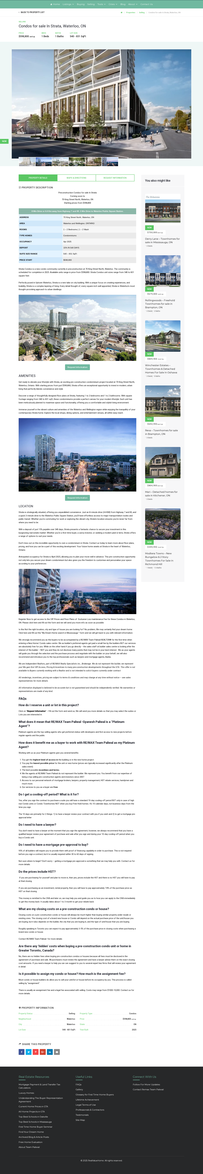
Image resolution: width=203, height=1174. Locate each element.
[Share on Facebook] (22, 1052)
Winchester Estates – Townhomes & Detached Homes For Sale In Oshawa (161, 369)
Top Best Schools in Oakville (33, 1116)
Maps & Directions (76, 178)
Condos (132, 1013)
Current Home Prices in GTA (33, 1106)
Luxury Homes (26, 1093)
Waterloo (71, 1019)
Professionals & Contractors (90, 1109)
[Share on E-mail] (57, 1052)
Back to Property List (32, 12)
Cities (112, 4)
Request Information (115, 178)
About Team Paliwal (29, 1147)
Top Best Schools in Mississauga (35, 1122)
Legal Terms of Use (86, 1105)
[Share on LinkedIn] (50, 1052)
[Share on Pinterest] (36, 1052)
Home (56, 4)
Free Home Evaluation (30, 1142)
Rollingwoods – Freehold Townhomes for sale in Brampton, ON (160, 304)
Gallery (79, 1089)
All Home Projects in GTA (32, 1111)
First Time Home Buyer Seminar (35, 1126)
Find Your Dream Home (31, 1132)
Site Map (80, 1120)
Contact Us (147, 4)
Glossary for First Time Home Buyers (95, 1094)
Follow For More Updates (146, 1084)
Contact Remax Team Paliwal (148, 1089)
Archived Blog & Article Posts (34, 1137)
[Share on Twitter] (29, 1052)
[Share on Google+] (43, 1052)
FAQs (78, 1084)
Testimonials (82, 1115)
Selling (91, 4)
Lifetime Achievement (87, 1099)
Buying (81, 4)
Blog (123, 4)
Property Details (38, 178)
